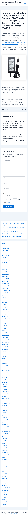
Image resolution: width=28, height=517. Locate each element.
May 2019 (4, 412)
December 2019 (5, 396)
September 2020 (6, 375)
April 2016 (4, 499)
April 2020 (4, 386)
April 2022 (4, 330)
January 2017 (5, 478)
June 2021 (4, 354)
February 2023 (5, 307)
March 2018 (4, 445)
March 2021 (4, 361)
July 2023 (4, 295)
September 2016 (6, 487)
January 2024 (5, 281)
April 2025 (4, 269)
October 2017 (5, 457)
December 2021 (5, 340)
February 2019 (5, 419)
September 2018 (6, 431)
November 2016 (5, 483)
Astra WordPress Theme (17, 514)
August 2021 (5, 349)
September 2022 (6, 318)
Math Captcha (6, 199)
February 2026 (5, 248)
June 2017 (4, 466)
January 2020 (5, 394)
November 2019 (5, 398)
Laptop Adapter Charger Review (11, 3)
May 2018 (4, 440)
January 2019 (5, 422)
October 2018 (5, 429)
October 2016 (5, 485)
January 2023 (5, 309)
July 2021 (4, 351)
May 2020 (4, 384)
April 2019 (4, 415)
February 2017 (5, 476)
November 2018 (5, 426)
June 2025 (4, 264)
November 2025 (6, 255)
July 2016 (4, 492)
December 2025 (5, 253)
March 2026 (5, 246)
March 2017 (4, 473)
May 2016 (4, 497)
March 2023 (5, 304)
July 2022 (4, 323)
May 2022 (4, 328)
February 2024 (5, 278)
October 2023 (5, 288)
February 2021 (5, 363)
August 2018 (5, 433)
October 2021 (5, 344)
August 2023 (5, 293)
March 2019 (4, 417)
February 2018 (5, 448)
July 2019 (4, 408)
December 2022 (5, 311)
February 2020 (5, 391)
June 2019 (4, 410)
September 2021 (6, 347)
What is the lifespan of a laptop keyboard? (12, 234)
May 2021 (4, 356)
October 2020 (5, 372)
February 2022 (5, 335)
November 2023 (6, 286)
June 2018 (4, 438)
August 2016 (5, 490)
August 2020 (5, 377)
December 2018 (5, 424)
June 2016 (4, 494)
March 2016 (4, 502)
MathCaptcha (8, 202)
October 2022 (5, 316)
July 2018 (4, 436)
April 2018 (4, 443)
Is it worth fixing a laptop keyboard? (10, 231)
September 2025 (6, 260)
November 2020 (6, 370)
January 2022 (5, 337)
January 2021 (5, 365)
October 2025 (5, 257)
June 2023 (4, 297)
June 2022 (4, 325)
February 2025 (5, 274)
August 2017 (5, 462)
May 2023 (4, 300)
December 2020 (5, 368)
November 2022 (6, 314)
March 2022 (5, 332)
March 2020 (5, 389)
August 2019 (5, 405)
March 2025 (5, 271)
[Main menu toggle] (25, 3)
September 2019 (6, 403)
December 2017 (5, 452)
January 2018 (5, 450)
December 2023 (5, 283)
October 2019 (5, 401)
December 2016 (5, 480)
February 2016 (5, 504)
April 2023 (4, 302)
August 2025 (5, 262)
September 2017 (6, 459)
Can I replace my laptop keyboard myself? (12, 236)
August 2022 (5, 321)
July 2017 (4, 464)
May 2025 (4, 267)
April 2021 (4, 358)
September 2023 (6, 290)
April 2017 (4, 471)
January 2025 (5, 276)
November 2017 (5, 455)
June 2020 (4, 382)
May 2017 (4, 469)
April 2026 (4, 243)
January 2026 (5, 250)
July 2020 (4, 379)
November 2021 (5, 342)
